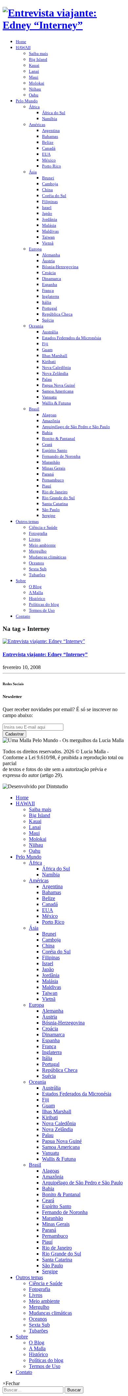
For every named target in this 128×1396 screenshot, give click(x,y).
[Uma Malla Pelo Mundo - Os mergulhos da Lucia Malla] (64, 25)
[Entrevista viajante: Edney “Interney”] (44, 641)
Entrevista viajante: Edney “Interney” (45, 654)
